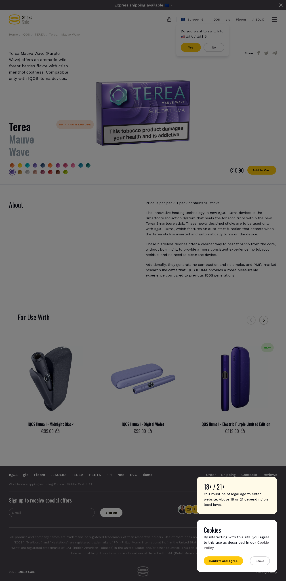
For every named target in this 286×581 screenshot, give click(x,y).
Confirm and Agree (223, 561)
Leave (260, 561)
